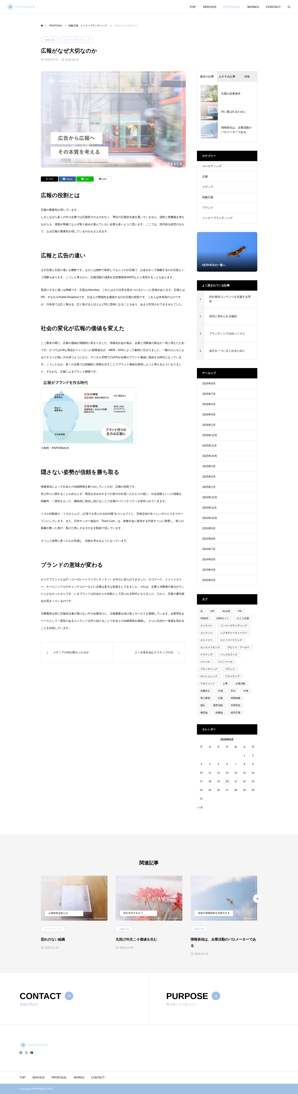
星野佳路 (218, 705)
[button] (257, 898)
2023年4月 (209, 569)
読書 (205, 176)
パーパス (205, 661)
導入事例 (205, 698)
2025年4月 (209, 466)
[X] (26, 1052)
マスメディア (232, 676)
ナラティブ (206, 654)
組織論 (219, 712)
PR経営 (204, 618)
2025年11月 (209, 445)
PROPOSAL (231, 7)
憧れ (202, 705)
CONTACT (273, 7)
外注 (233, 690)
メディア (207, 186)
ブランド (207, 207)
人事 (225, 683)
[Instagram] (20, 1052)
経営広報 (235, 712)
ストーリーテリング (231, 640)
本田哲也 (235, 705)
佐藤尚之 (205, 690)
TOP (193, 7)
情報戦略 (235, 698)
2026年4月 (209, 414)
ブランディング (208, 669)
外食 (246, 690)
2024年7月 (209, 549)
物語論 (204, 712)
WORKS (253, 7)
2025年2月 (209, 476)
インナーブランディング (76, 39)
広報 (220, 698)
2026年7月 (209, 393)
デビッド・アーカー (238, 647)
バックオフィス (228, 654)
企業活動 (240, 683)
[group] (227, 252)
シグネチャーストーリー (233, 632)
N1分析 (226, 611)
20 (227, 781)
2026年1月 (209, 424)
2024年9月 (209, 528)
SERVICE (209, 7)
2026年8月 (209, 383)
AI (201, 611)
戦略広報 (49, 39)
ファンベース (225, 661)
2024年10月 (209, 518)
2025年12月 (209, 435)
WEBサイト (222, 618)
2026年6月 (209, 404)
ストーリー (206, 640)
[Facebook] (31, 1052)
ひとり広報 (243, 618)
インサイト (206, 625)
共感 (220, 690)
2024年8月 (209, 538)
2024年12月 (209, 497)
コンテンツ (206, 632)
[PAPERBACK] (21, 7)
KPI (212, 611)
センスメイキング (210, 647)
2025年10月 (209, 455)
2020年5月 (209, 580)
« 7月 (200, 807)
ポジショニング (208, 676)
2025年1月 (209, 487)
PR (239, 611)
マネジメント (207, 683)
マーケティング (212, 166)
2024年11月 (209, 507)
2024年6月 (209, 559)
